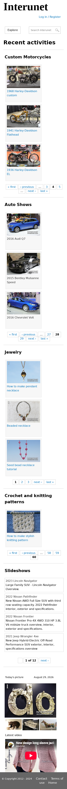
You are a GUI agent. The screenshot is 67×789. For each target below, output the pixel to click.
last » (44, 191)
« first (12, 187)
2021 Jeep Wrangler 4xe (22, 636)
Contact (42, 778)
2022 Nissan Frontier (20, 616)
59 (57, 553)
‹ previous (27, 187)
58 (49, 553)
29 (22, 338)
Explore (13, 30)
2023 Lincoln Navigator (21, 581)
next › (32, 191)
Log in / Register (50, 16)
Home (52, 782)
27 (49, 334)
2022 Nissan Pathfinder (21, 596)
